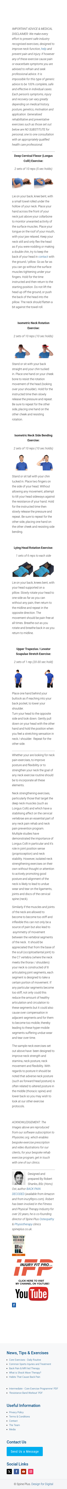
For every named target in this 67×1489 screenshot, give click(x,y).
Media (12, 1429)
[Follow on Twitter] (9, 1471)
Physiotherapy (23, 1224)
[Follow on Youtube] (23, 1471)
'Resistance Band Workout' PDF (26, 1392)
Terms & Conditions (19, 1416)
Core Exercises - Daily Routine (25, 1359)
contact (43, 256)
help (44, 49)
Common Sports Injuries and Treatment (30, 1364)
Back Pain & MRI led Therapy (24, 1368)
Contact (13, 1420)
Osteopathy (47, 1219)
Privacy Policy (16, 1412)
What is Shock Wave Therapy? (25, 1372)
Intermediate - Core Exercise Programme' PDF (33, 1388)
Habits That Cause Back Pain (24, 1376)
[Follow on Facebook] (16, 1471)
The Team (14, 1425)
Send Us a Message (25, 1451)
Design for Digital (42, 1484)
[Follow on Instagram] (30, 1471)
